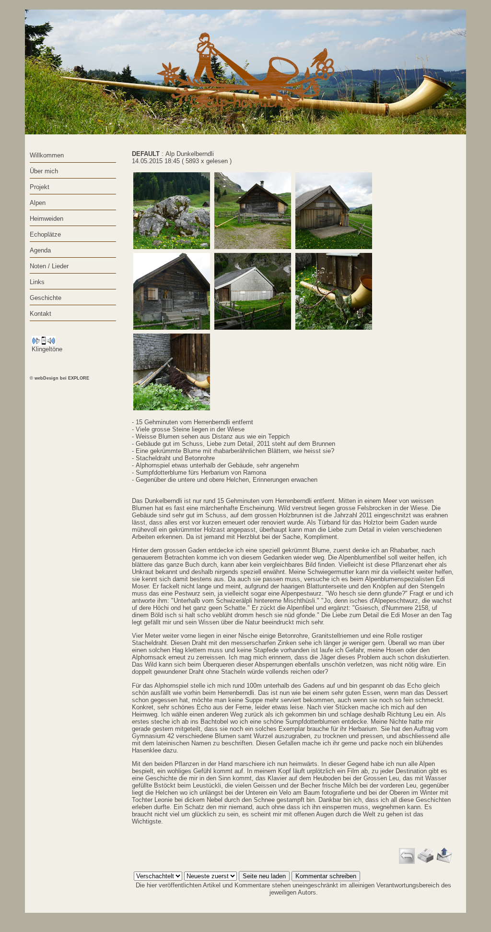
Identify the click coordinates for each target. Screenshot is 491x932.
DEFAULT (146, 153)
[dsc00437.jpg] (333, 291)
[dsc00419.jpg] (171, 210)
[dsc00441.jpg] (171, 372)
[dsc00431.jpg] (171, 291)
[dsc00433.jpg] (252, 291)
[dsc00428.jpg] (333, 210)
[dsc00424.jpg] (252, 210)
